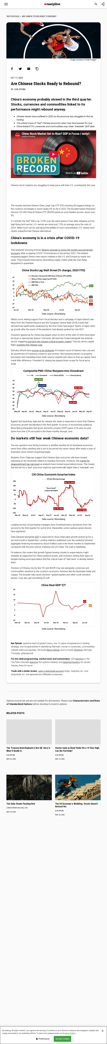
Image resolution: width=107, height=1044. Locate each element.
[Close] (102, 1031)
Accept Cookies (63, 1038)
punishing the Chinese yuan (29, 345)
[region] (53, 1035)
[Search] (96, 4)
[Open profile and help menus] (102, 4)
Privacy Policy (69, 1033)
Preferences (44, 1038)
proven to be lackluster (43, 350)
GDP (37, 537)
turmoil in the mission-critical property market (50, 341)
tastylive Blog (12, 16)
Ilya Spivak (19, 89)
